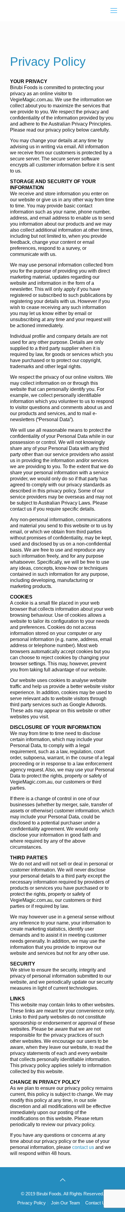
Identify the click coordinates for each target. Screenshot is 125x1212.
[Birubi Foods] (62, 10)
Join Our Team (65, 1202)
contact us (83, 1147)
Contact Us (96, 1202)
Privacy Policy (31, 1202)
